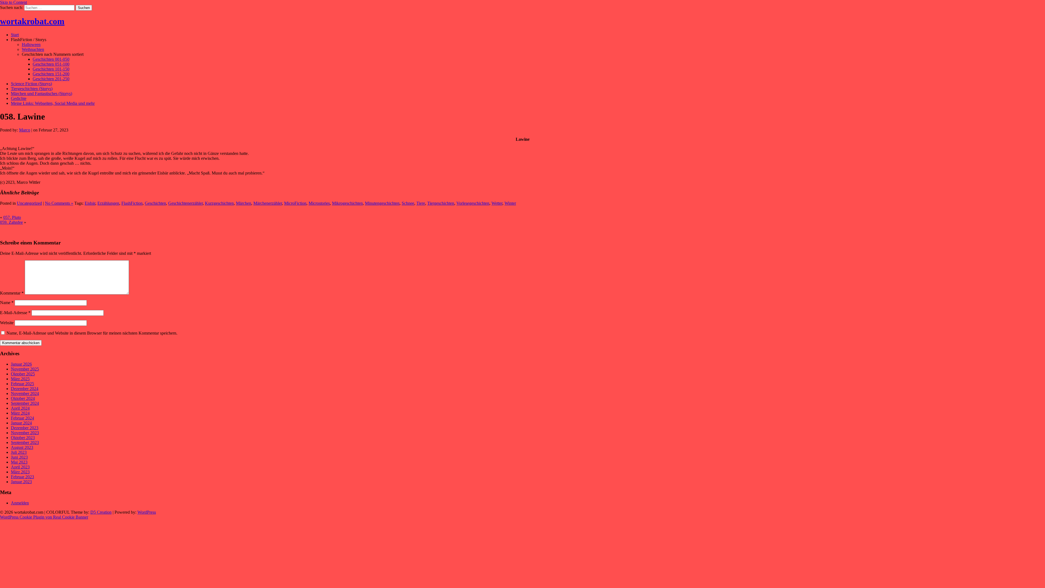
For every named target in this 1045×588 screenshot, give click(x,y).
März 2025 (20, 378)
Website (7, 322)
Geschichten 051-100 (51, 64)
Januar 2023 (21, 481)
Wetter (496, 203)
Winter (510, 203)
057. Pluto (12, 217)
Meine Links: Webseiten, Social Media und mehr (53, 103)
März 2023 (20, 472)
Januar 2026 (21, 364)
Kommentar (12, 293)
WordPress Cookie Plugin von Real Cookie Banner (44, 517)
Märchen (243, 203)
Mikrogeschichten (347, 203)
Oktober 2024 (23, 398)
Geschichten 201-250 (51, 78)
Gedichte (18, 98)
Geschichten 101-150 (51, 69)
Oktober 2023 (23, 437)
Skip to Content (13, 2)
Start (15, 34)
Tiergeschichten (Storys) (32, 88)
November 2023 (25, 432)
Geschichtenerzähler (185, 203)
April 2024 (20, 408)
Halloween (31, 44)
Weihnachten (33, 49)
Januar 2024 (21, 423)
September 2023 (25, 442)
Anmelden (20, 503)
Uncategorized (29, 203)
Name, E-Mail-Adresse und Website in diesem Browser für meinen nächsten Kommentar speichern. (92, 333)
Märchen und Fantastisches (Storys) (41, 93)
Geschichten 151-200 (51, 74)
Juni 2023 (19, 457)
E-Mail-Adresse (15, 312)
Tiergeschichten (440, 203)
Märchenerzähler (267, 203)
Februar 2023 (22, 476)
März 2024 (20, 413)
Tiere (420, 203)
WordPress (146, 512)
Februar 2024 (22, 418)
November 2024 (25, 393)
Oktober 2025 (23, 374)
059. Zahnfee (11, 222)
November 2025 (25, 369)
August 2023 (22, 447)
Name (7, 302)
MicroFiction (295, 203)
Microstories (319, 203)
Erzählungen (108, 203)
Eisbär (90, 203)
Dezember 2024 (24, 388)
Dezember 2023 (24, 427)
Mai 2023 (19, 462)
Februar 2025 (22, 383)
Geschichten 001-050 (51, 59)
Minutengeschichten (382, 203)
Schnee (408, 203)
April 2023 (20, 467)
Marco (24, 130)
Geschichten (155, 203)
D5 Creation (101, 512)
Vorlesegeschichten (472, 203)
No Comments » (59, 203)
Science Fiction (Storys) (31, 83)
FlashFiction (132, 203)
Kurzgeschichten (219, 203)
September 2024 (25, 403)
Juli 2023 (19, 452)
